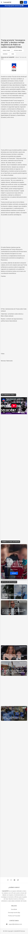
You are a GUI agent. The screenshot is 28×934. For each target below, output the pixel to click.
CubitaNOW (7, 2)
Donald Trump (6, 50)
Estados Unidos (18, 50)
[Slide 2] (7, 577)
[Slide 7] (17, 577)
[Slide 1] (5, 577)
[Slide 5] (13, 577)
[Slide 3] (9, 577)
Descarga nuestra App (14, 912)
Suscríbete (14, 909)
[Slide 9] (20, 577)
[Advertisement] (14, 23)
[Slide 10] (22, 577)
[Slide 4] (11, 577)
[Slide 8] (18, 577)
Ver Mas (14, 573)
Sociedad (5, 54)
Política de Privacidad (14, 916)
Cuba (13, 54)
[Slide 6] (15, 577)
